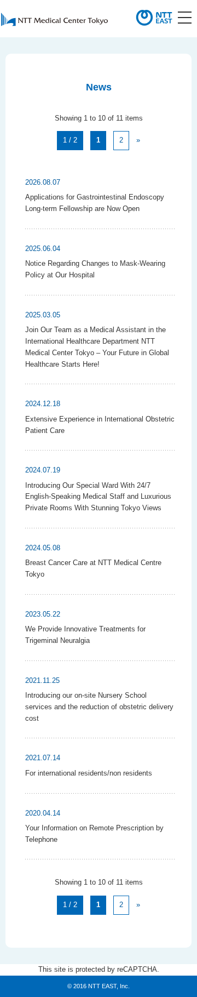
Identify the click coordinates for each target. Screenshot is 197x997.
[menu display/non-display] (185, 18)
